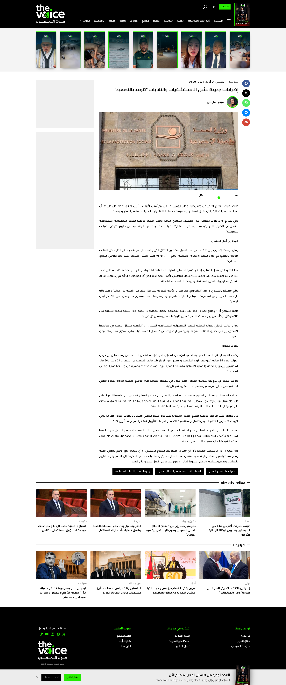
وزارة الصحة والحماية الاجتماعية (132, 471)
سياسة (168, 20)
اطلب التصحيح (124, 636)
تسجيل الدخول (51, 677)
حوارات (134, 20)
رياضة (122, 20)
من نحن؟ (245, 636)
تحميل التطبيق (183, 646)
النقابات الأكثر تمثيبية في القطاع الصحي (179, 471)
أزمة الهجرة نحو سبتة (198, 20)
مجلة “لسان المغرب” (179, 641)
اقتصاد (156, 20)
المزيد (86, 20)
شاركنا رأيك (125, 641)
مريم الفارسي (215, 102)
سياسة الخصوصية (240, 646)
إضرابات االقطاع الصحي (222, 471)
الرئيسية (218, 20)
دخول (214, 6)
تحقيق (179, 20)
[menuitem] (218, 21)
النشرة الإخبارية (182, 636)
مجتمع (145, 20)
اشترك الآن (72, 677)
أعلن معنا (126, 646)
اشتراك (225, 6)
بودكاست (99, 20)
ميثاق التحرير (244, 641)
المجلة (111, 20)
